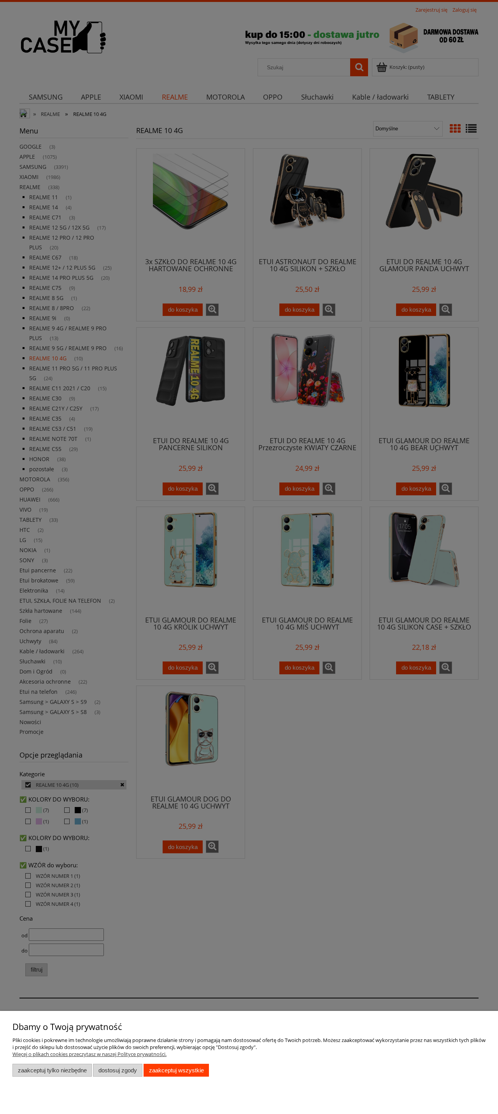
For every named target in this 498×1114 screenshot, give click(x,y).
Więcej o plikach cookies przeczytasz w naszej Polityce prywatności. (89, 1054)
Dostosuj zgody (117, 1070)
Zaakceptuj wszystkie (176, 1070)
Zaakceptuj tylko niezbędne (52, 1070)
